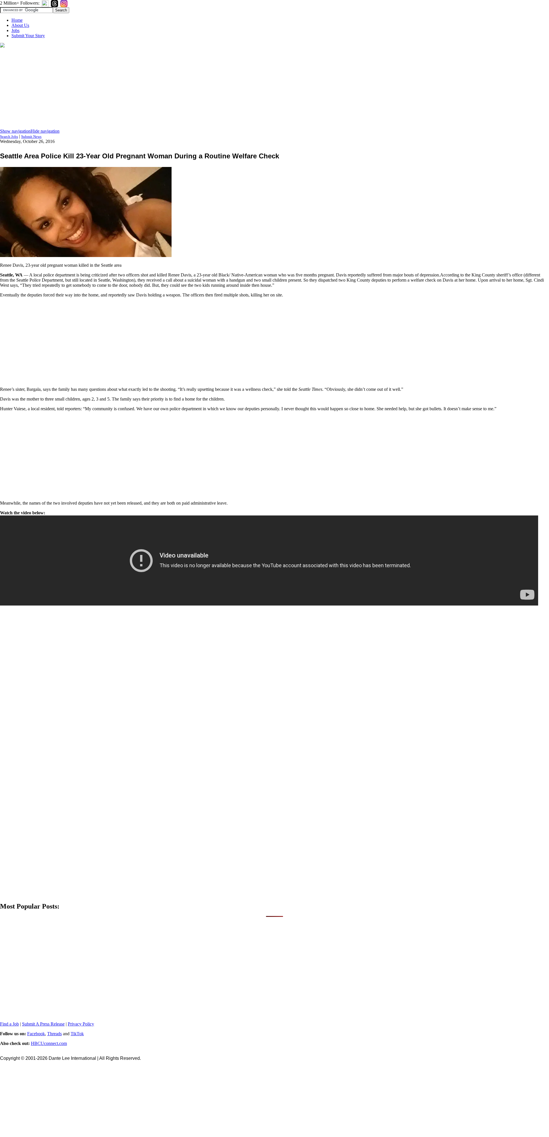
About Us (20, 25)
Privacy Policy (81, 1023)
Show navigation (15, 131)
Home (17, 20)
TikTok (77, 1033)
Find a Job (9, 1023)
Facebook (36, 1033)
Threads (54, 1033)
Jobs (15, 30)
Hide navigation (45, 131)
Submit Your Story (28, 35)
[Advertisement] (274, 89)
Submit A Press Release (43, 1023)
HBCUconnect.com (49, 1043)
